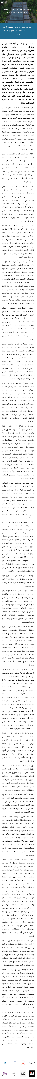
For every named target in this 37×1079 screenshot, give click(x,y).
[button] (2, 2)
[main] (18, 11)
